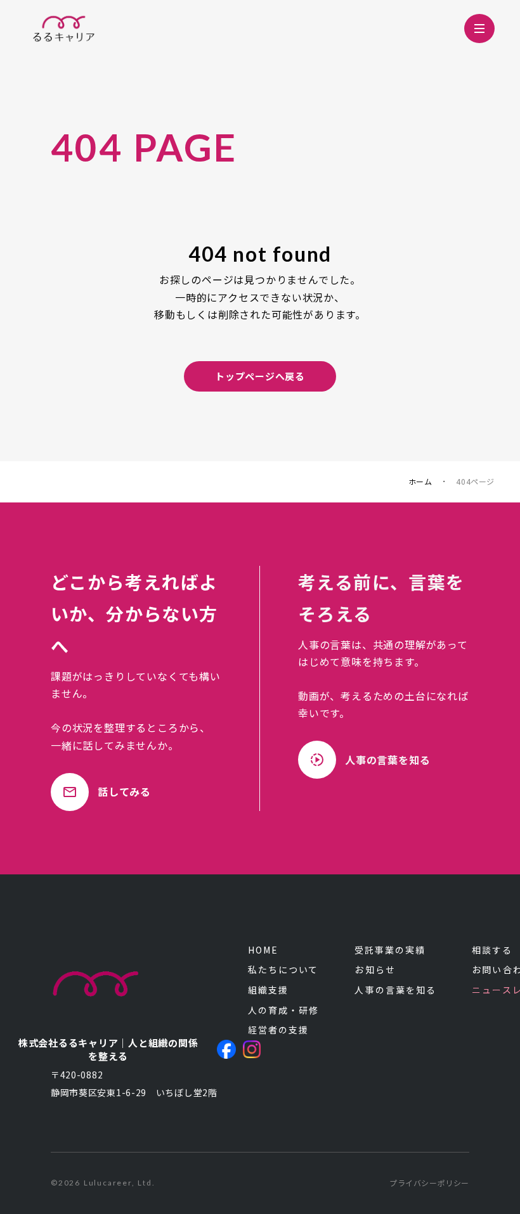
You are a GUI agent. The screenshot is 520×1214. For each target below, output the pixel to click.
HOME (263, 950)
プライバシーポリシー (429, 1183)
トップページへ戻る (260, 376)
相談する (492, 950)
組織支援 (268, 990)
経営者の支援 (278, 1030)
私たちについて (283, 970)
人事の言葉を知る (395, 990)
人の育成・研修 (284, 1010)
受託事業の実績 (390, 950)
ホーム (420, 481)
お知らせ (374, 970)
